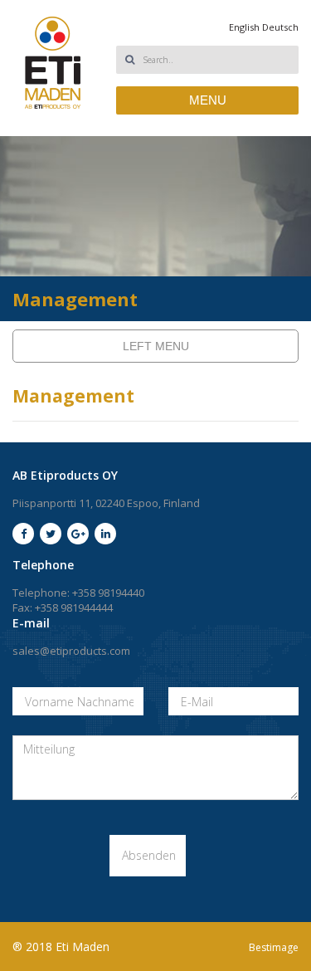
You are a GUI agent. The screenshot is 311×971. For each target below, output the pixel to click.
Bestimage (274, 947)
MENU (207, 100)
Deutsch (280, 27)
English (244, 27)
